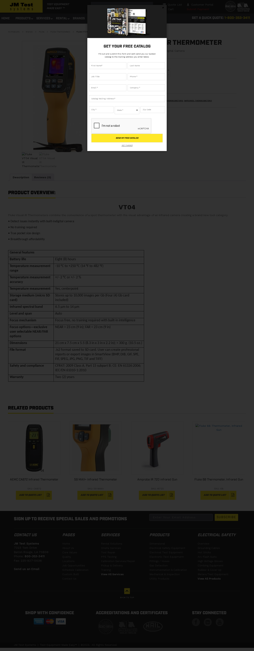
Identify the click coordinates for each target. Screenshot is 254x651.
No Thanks (127, 145)
